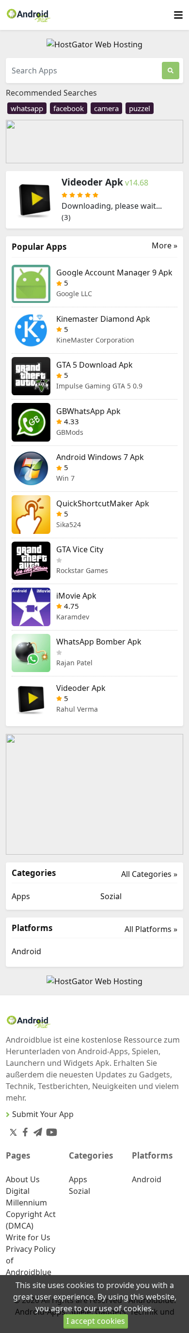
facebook (68, 108)
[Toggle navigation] (178, 15)
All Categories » (149, 874)
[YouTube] (49, 1130)
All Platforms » (151, 929)
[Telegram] (36, 1130)
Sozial (111, 896)
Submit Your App (43, 1114)
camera (106, 108)
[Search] (170, 70)
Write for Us (28, 1237)
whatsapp (27, 108)
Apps (21, 896)
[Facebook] (23, 1130)
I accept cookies (95, 1321)
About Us (23, 1179)
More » (164, 245)
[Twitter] (13, 1132)
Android (26, 951)
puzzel (139, 108)
